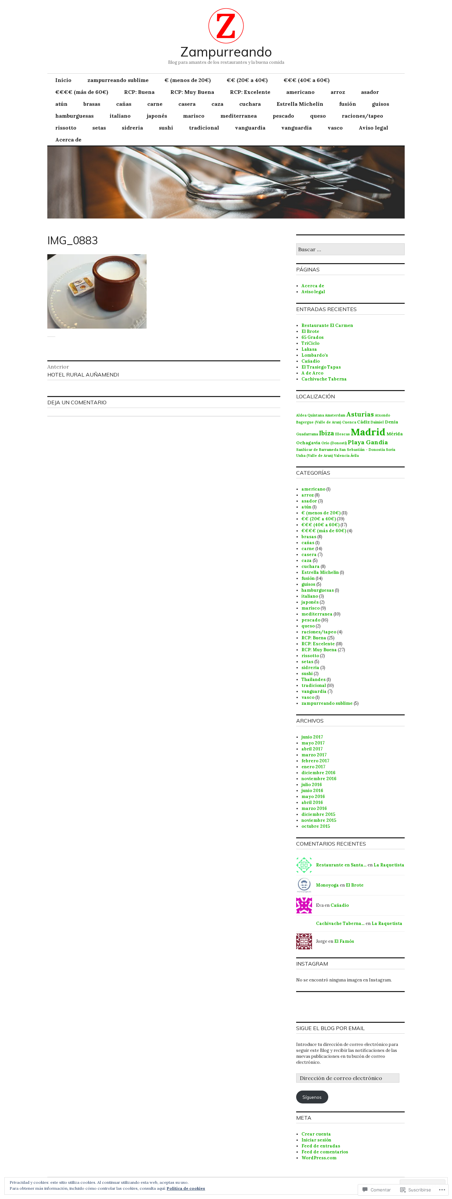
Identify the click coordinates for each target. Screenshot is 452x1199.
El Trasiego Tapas (321, 367)
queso (318, 115)
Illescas (342, 434)
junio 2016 (312, 790)
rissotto (65, 127)
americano (300, 92)
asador (370, 92)
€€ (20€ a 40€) (247, 80)
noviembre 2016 (319, 778)
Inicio (63, 80)
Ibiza (326, 433)
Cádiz (363, 422)
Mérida (394, 434)
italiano (120, 115)
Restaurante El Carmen (327, 325)
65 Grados (312, 337)
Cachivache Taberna (324, 379)
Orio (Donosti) (334, 443)
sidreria (132, 127)
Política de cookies (186, 1188)
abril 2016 (312, 802)
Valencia (341, 455)
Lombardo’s (314, 355)
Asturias (360, 414)
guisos (380, 103)
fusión (347, 103)
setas (99, 127)
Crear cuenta (316, 1134)
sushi (166, 127)
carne (154, 103)
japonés (157, 115)
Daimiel (377, 422)
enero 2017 (313, 767)
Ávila (354, 455)
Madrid (368, 431)
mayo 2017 (313, 743)
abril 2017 (312, 749)
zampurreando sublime (118, 80)
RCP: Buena (139, 92)
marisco (193, 115)
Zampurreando (226, 51)
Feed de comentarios (324, 1152)
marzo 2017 (314, 755)
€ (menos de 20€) (187, 80)
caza (217, 103)
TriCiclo (310, 343)
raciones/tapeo (362, 115)
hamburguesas (74, 115)
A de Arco (312, 373)
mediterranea (238, 115)
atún (61, 103)
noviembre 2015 (318, 820)
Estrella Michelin (300, 103)
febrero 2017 (315, 761)
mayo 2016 (313, 796)
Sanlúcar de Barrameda (317, 449)
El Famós (344, 941)
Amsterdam (335, 415)
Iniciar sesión (316, 1140)
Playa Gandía (368, 442)
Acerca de (68, 139)
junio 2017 (312, 737)
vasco (335, 127)
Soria (390, 449)
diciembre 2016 (318, 773)
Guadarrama (307, 434)
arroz (338, 92)
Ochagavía (308, 443)
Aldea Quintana (310, 415)
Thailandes (313, 679)
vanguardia (250, 127)
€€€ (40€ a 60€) (307, 80)
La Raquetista (389, 865)
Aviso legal (373, 127)
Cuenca (349, 422)
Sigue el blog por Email (330, 1028)
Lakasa (309, 349)
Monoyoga (327, 885)
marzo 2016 (314, 808)
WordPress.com (319, 1158)
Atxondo (382, 415)
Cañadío (310, 361)
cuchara (250, 103)
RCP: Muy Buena (192, 92)
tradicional (204, 127)
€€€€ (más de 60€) (81, 92)
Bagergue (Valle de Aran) (318, 422)
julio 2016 (311, 784)
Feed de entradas (320, 1146)
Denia (391, 422)
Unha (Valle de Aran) (314, 455)
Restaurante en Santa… (341, 865)
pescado (283, 115)
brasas (91, 103)
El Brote (310, 331)
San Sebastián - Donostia (362, 449)
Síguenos (312, 1097)
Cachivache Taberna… (340, 923)
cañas (123, 103)
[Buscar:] (350, 250)
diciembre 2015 (318, 814)
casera (187, 103)
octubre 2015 (315, 826)
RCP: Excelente (250, 92)
